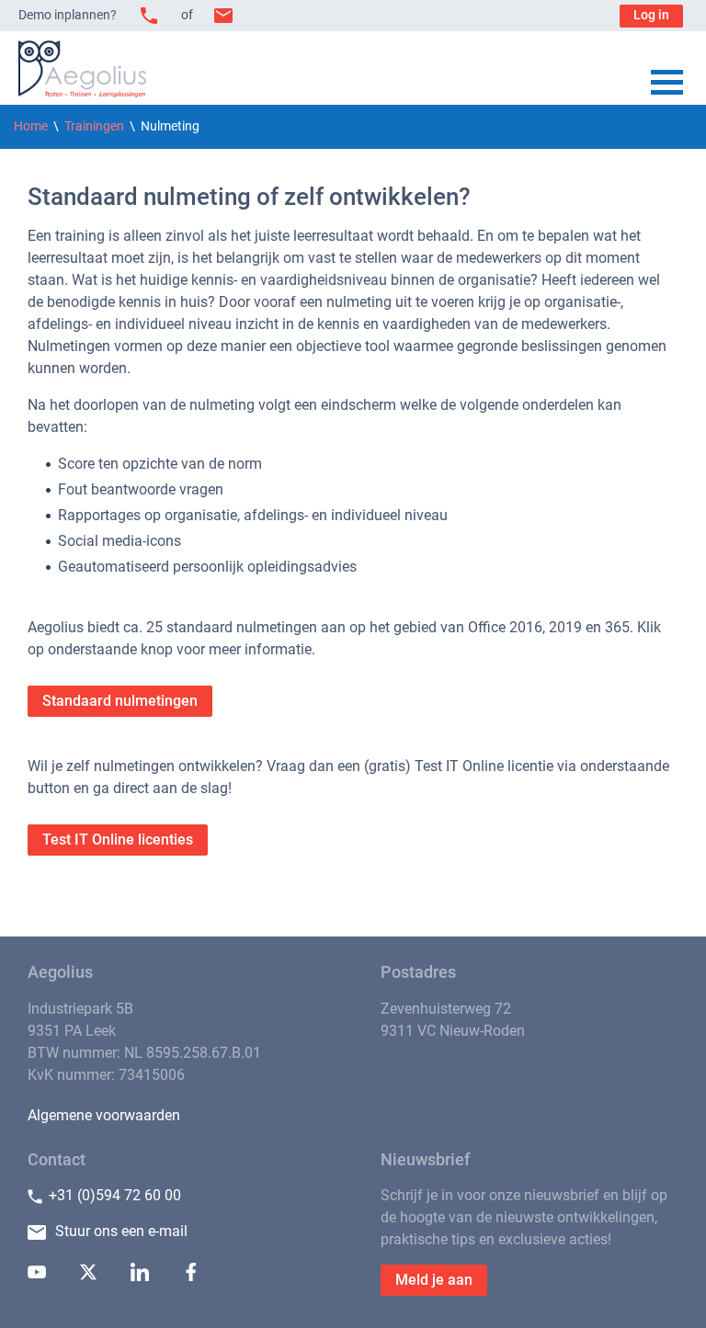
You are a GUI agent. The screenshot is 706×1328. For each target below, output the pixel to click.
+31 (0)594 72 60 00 (115, 1195)
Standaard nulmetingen (120, 700)
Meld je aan (434, 1279)
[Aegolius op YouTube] (37, 1276)
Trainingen (94, 126)
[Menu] (667, 84)
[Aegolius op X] (88, 1276)
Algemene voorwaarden (104, 1115)
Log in (651, 15)
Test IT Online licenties (117, 839)
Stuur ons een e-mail (121, 1231)
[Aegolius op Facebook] (191, 1276)
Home (31, 126)
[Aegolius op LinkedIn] (140, 1276)
